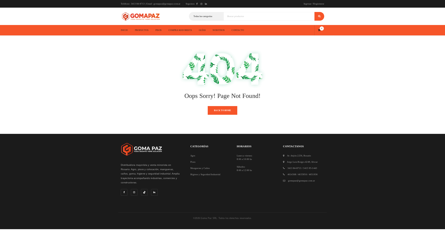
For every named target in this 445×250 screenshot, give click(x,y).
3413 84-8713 (294, 168)
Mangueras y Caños (200, 168)
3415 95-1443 (310, 168)
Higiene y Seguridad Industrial (205, 174)
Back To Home (222, 110)
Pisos (192, 162)
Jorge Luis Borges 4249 (298, 162)
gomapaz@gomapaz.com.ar (301, 180)
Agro (192, 155)
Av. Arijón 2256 (294, 155)
